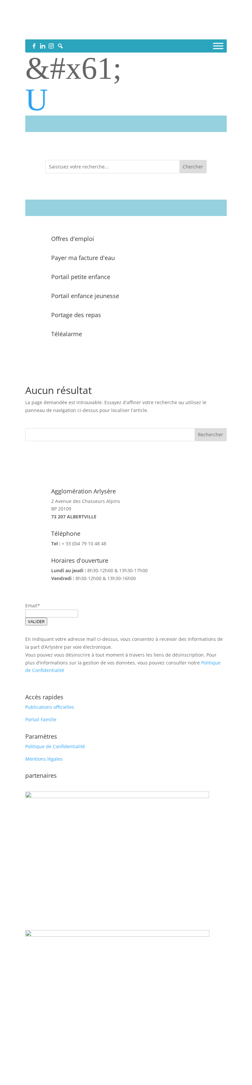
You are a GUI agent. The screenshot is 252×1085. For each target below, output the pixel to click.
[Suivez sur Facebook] (113, 31)
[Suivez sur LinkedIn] (126, 31)
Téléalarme (66, 334)
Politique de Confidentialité (55, 746)
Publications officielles (49, 707)
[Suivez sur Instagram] (139, 31)
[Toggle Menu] (218, 46)
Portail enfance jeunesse (85, 296)
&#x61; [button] (73, 68)
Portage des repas (76, 315)
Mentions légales (44, 759)
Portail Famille (40, 719)
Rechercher (210, 434)
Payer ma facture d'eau (83, 258)
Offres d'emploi (72, 239)
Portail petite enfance (80, 277)
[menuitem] (126, 100)
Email (31, 605)
